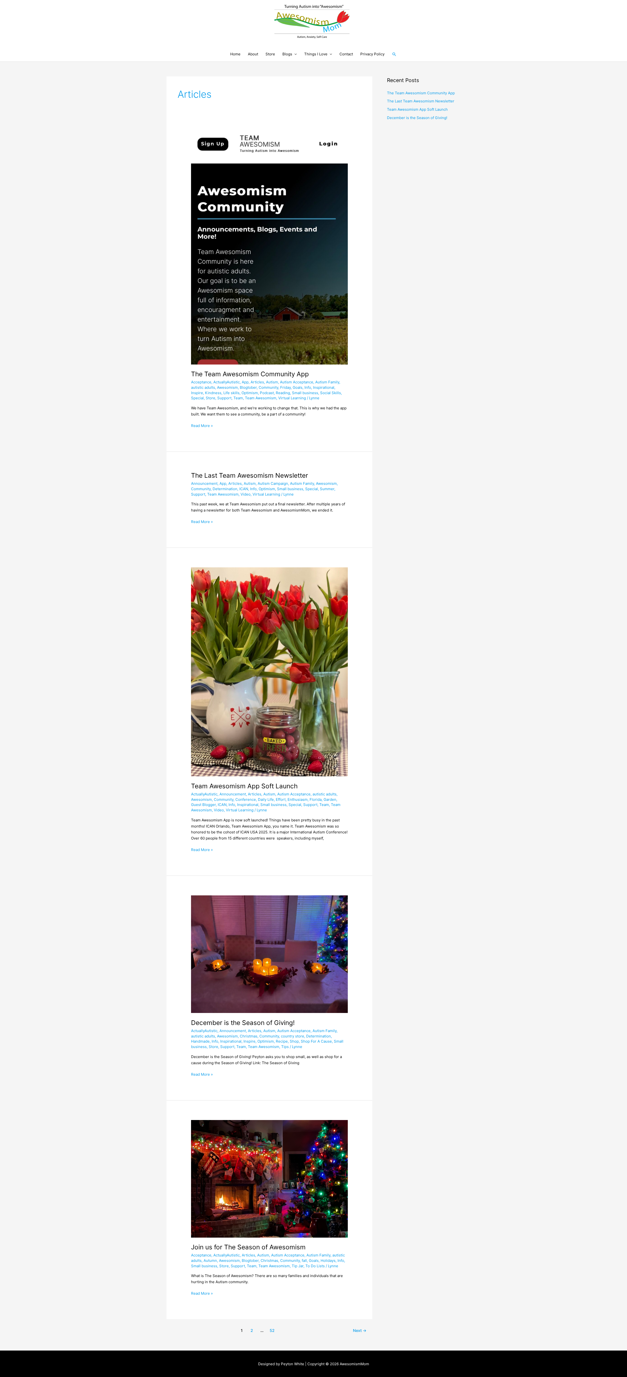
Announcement (204, 483)
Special (197, 398)
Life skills (231, 392)
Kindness (213, 392)
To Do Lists (315, 1266)
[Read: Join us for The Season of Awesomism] (269, 1178)
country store (292, 1036)
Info (307, 387)
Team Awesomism (260, 398)
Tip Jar (297, 1266)
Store (270, 54)
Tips (285, 1046)
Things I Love (315, 54)
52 (272, 1330)
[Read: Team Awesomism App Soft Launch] (269, 671)
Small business (305, 392)
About (253, 54)
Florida (316, 799)
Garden (330, 799)
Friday (285, 387)
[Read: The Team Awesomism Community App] (269, 248)
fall (304, 1260)
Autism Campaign (273, 483)
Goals (297, 387)
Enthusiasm (298, 799)
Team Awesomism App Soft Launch (244, 786)
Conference (245, 799)
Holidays (328, 1260)
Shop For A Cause (316, 1041)
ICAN (243, 489)
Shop (294, 1041)
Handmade (200, 1041)
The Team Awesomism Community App (250, 374)
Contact (346, 54)
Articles (257, 382)
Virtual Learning (292, 398)
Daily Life (266, 799)
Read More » (202, 425)
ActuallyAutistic (226, 382)
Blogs (287, 54)
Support (224, 398)
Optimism (249, 392)
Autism (272, 382)
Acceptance (201, 382)
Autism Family (327, 382)
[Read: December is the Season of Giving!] (269, 953)
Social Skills (330, 392)
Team (238, 398)
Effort (281, 799)
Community (268, 387)
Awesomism (227, 387)
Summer (327, 489)
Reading (283, 392)
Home (235, 54)
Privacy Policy (372, 54)
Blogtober (248, 387)
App (245, 382)
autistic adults (203, 387)
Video (246, 494)
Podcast (267, 392)
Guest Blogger (203, 804)
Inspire (197, 392)
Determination (225, 489)
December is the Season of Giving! (243, 1022)
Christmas (248, 1036)
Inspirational (323, 387)
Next (359, 1330)
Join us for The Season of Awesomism (248, 1247)
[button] (394, 54)
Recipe (282, 1041)
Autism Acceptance (296, 382)
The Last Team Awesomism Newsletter (249, 475)
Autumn (210, 1260)
